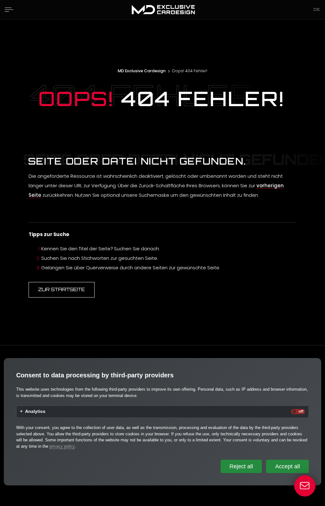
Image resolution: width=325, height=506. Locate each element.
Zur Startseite (61, 289)
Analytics (35, 411)
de (317, 9)
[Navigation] (9, 9)
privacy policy (62, 446)
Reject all (241, 466)
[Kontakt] (305, 486)
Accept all (287, 466)
